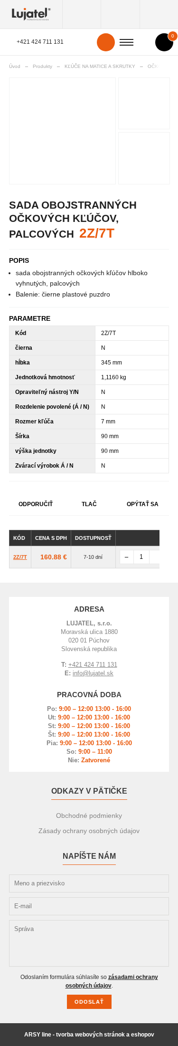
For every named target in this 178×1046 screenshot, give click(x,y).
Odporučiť (36, 504)
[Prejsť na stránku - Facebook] (144, 872)
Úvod (14, 66)
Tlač (89, 504)
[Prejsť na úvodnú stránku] (31, 14)
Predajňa (159, 14)
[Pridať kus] (156, 557)
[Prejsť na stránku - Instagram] (161, 865)
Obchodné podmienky (89, 815)
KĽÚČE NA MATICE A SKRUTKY (100, 66)
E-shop (120, 14)
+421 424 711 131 (40, 41)
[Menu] (126, 42)
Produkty (82, 14)
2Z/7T (20, 557)
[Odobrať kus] (127, 557)
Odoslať (89, 1002)
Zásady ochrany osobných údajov (89, 831)
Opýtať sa (143, 504)
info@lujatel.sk (93, 673)
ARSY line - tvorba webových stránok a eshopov (89, 1034)
